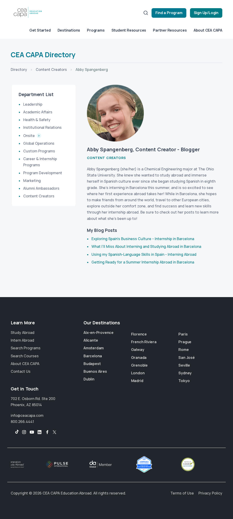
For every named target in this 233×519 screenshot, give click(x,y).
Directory (19, 69)
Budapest (92, 363)
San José (186, 357)
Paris (182, 334)
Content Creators (51, 69)
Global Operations (38, 143)
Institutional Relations (42, 127)
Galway (137, 349)
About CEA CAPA (208, 30)
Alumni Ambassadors (41, 188)
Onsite (29, 135)
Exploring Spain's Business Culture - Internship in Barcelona (142, 238)
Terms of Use (182, 493)
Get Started (40, 30)
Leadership (32, 104)
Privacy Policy (210, 493)
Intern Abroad (22, 340)
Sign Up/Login (206, 12)
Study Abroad (22, 332)
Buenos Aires (95, 371)
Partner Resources (170, 30)
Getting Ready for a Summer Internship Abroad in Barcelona (142, 262)
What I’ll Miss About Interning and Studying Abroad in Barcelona (146, 246)
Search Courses (25, 355)
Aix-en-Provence (99, 332)
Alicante (91, 340)
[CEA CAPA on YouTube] (32, 432)
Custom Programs (39, 151)
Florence (139, 334)
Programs (95, 30)
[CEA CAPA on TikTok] (15, 432)
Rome (183, 349)
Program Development (42, 172)
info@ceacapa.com (27, 415)
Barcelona (93, 355)
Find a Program (168, 12)
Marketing (32, 180)
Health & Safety (37, 119)
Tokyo (184, 380)
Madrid (137, 380)
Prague (184, 341)
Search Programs (26, 347)
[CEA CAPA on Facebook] (47, 432)
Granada (139, 357)
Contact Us (20, 371)
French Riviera (144, 341)
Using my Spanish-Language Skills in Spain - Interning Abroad (143, 254)
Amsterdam (94, 347)
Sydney (185, 372)
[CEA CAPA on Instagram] (24, 432)
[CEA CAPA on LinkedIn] (39, 432)
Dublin (89, 379)
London (138, 372)
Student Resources (128, 30)
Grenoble (139, 365)
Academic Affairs (37, 111)
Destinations (69, 30)
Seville (184, 365)
